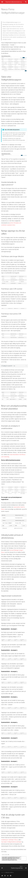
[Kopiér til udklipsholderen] (26, 366)
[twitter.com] (2, 875)
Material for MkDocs (10, 872)
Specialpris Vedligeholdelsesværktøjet (11, 842)
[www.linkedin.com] (10, 875)
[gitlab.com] (8, 875)
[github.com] (5, 875)
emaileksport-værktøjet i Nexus (9, 840)
